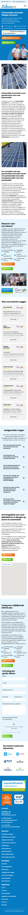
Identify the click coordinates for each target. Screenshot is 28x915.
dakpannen (13, 196)
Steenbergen (5, 542)
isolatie (4, 118)
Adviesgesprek (6, 878)
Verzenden (7, 736)
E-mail (4, 683)
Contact (4, 902)
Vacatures (5, 899)
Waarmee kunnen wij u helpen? (11, 704)
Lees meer (13, 319)
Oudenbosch (10, 545)
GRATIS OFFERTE (8, 264)
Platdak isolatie (6, 851)
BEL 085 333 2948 (8, 42)
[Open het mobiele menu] (25, 6)
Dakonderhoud (6, 848)
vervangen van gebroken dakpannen (13, 113)
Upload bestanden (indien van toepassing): (10, 718)
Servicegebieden (7, 866)
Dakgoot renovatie (7, 840)
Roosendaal (18, 542)
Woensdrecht (15, 540)
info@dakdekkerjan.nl (20, 1)
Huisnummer (18, 697)
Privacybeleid (6, 893)
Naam (4, 676)
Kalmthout (5, 543)
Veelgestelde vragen (8, 872)
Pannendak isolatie (8, 854)
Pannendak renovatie (8, 857)
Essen (11, 542)
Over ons (4, 890)
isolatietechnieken (7, 201)
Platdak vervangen (7, 834)
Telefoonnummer (7, 690)
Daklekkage (5, 845)
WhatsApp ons (7, 1)
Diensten (4, 864)
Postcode (5, 697)
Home (3, 888)
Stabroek (11, 543)
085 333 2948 (7, 269)
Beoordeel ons (6, 881)
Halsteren (5, 547)
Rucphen (17, 543)
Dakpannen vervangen (9, 837)
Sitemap (4, 905)
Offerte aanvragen (7, 875)
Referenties (5, 869)
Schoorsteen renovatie (9, 843)
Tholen (9, 540)
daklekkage (5, 137)
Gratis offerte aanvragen (11, 38)
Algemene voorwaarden (9, 896)
